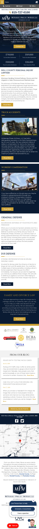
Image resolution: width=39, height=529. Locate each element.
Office (33, 6)
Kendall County (15, 476)
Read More (7, 104)
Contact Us (19, 46)
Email (20, 6)
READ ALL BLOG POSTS (19, 409)
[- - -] (2, 2)
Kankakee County (29, 476)
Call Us (7, 6)
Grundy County (24, 474)
